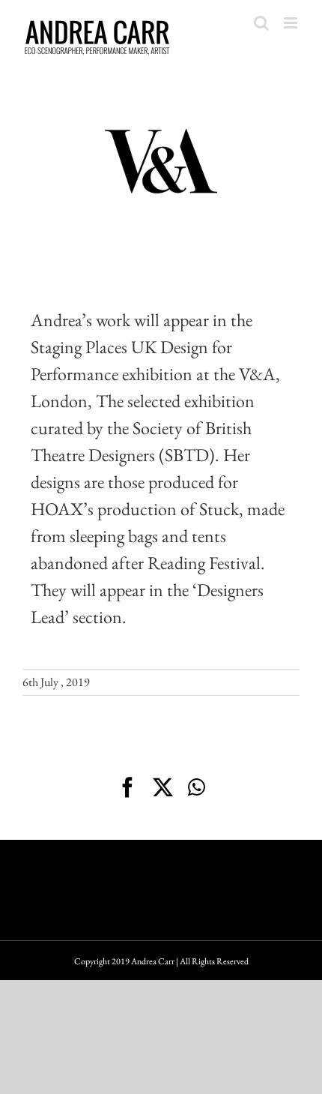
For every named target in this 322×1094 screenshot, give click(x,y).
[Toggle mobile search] (261, 23)
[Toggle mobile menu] (292, 23)
